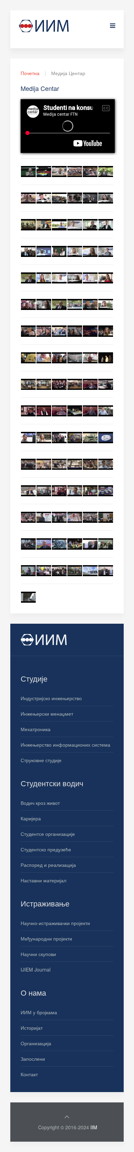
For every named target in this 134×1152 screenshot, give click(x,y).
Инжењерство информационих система (65, 744)
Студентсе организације (48, 833)
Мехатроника (36, 729)
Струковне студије (41, 760)
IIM (93, 1127)
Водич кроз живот (40, 802)
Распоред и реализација (48, 864)
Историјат (32, 1027)
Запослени (33, 1058)
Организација (36, 1043)
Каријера (31, 818)
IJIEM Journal (36, 969)
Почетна (30, 73)
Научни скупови (38, 954)
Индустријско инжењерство (51, 698)
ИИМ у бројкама (39, 1012)
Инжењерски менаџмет (47, 713)
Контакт (29, 1074)
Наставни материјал (43, 880)
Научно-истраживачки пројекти (55, 923)
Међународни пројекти (46, 938)
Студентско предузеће (46, 849)
